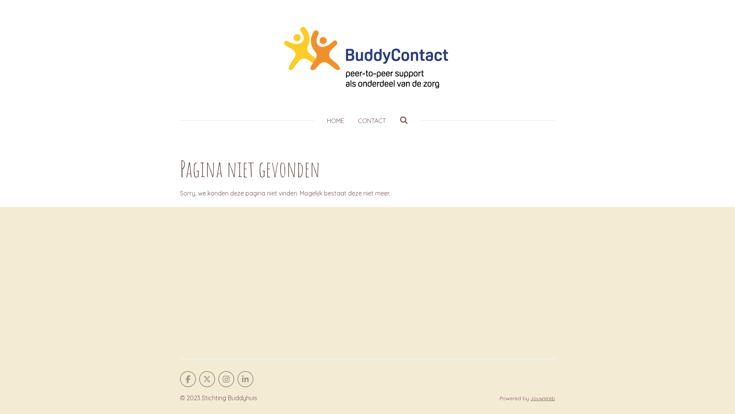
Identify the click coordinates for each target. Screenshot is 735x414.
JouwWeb (543, 398)
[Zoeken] (404, 120)
